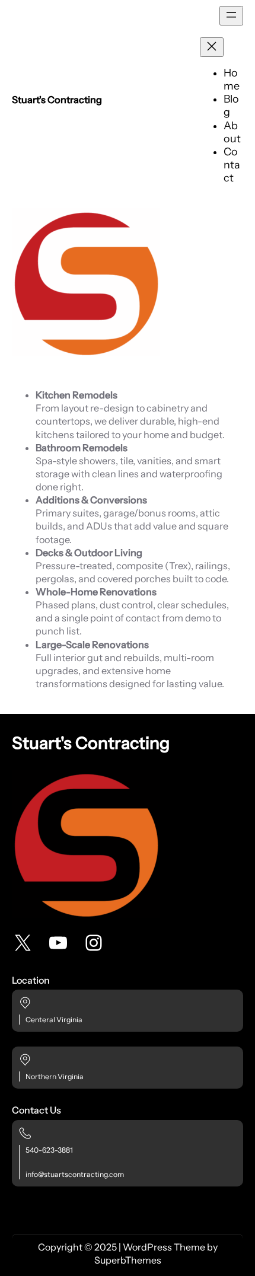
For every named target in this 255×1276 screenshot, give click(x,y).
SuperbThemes (127, 1260)
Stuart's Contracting (57, 100)
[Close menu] (212, 47)
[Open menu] (231, 15)
